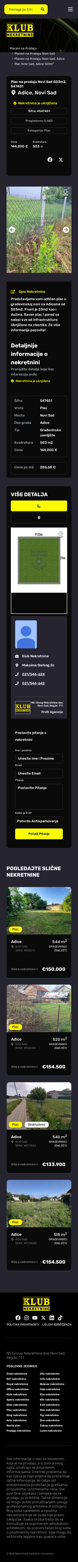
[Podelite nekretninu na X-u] (61, 159)
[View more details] (39, 506)
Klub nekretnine (16, 1394)
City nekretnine (50, 1373)
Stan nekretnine (16, 1404)
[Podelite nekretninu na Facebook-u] (51, 159)
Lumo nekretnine (51, 1430)
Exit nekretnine (50, 1404)
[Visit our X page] (43, 1317)
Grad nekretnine (16, 1373)
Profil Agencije (52, 712)
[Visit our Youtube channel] (34, 1317)
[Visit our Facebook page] (18, 1317)
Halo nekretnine (50, 1389)
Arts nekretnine (16, 1420)
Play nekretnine (16, 1410)
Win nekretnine (49, 1399)
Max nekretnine (50, 1410)
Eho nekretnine (50, 1394)
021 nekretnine (16, 1378)
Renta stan (13, 1425)
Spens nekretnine (17, 1399)
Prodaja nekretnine (18, 1430)
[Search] (43, 9)
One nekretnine (50, 1420)
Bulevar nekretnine (52, 1384)
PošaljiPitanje (39, 834)
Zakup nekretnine (51, 1425)
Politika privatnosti (23, 1324)
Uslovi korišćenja (57, 1324)
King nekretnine (16, 1415)
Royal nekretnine (17, 1384)
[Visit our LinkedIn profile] (51, 1317)
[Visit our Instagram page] (26, 1317)
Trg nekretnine (49, 1415)
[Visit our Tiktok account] (60, 1317)
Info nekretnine (50, 1378)
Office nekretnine (17, 1389)
